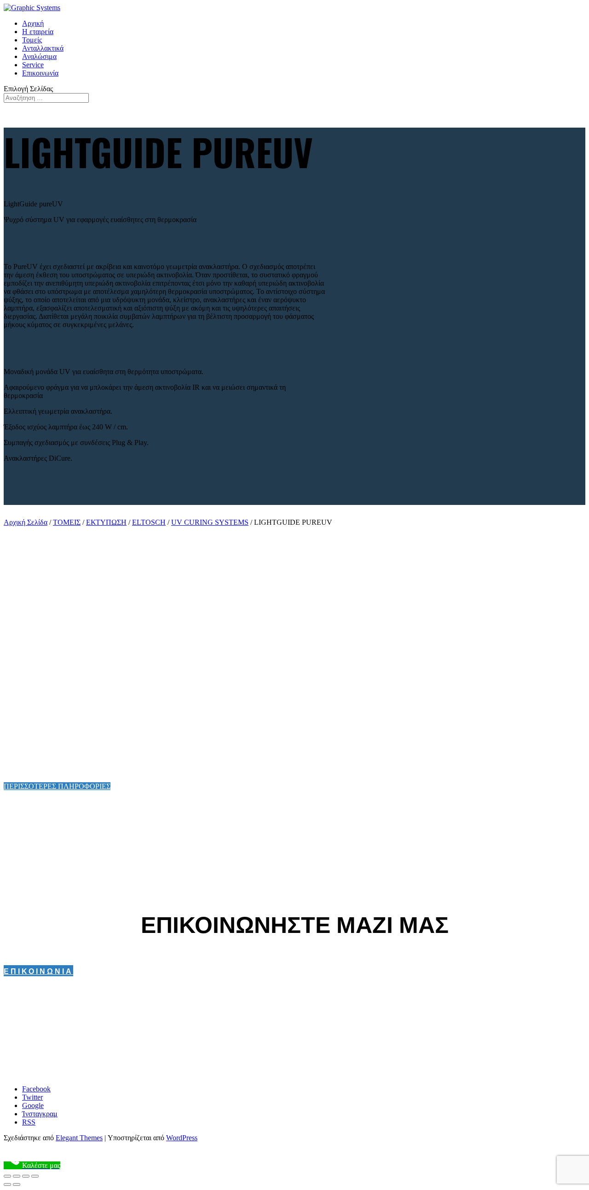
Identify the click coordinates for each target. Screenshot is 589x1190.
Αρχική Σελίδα (25, 522)
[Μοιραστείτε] (16, 1176)
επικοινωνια (38, 970)
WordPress (181, 1138)
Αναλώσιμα (39, 56)
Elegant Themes (79, 1138)
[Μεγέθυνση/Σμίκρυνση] (35, 1176)
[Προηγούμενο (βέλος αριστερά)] (7, 1184)
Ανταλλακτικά (43, 48)
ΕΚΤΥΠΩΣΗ (106, 522)
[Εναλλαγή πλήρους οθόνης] (25, 1176)
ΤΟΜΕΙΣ (67, 522)
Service (33, 65)
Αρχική (33, 23)
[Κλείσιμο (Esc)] (7, 1176)
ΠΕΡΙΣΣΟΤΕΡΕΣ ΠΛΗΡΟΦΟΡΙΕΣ (57, 786)
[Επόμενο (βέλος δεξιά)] (16, 1184)
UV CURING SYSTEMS (209, 522)
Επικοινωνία (40, 73)
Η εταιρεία (37, 31)
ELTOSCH (149, 522)
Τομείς (32, 40)
